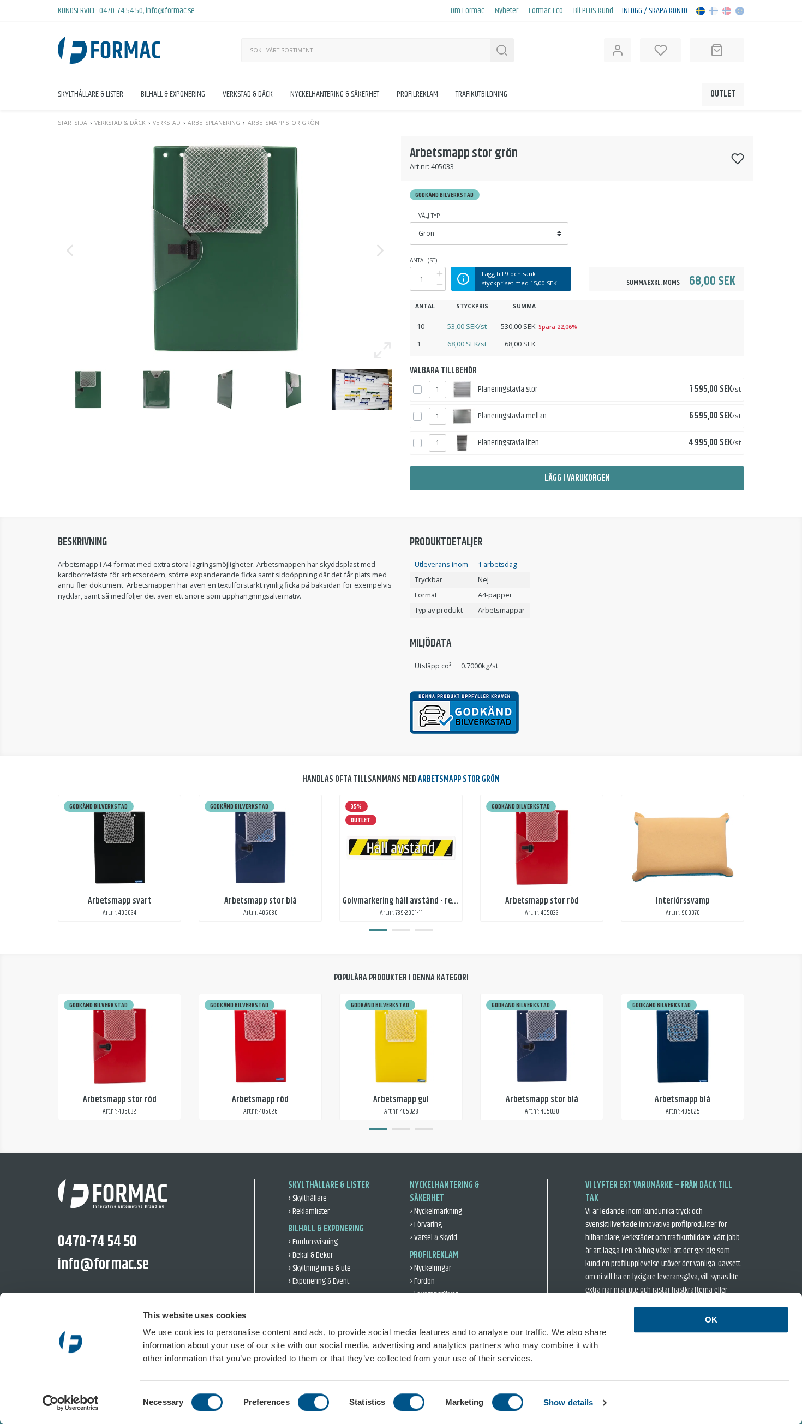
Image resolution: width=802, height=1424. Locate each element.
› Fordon (422, 1281)
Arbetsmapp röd (260, 1099)
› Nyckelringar (430, 1268)
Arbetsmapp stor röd (542, 901)
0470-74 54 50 (121, 10)
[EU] (739, 11)
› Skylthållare (307, 1198)
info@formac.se (170, 10)
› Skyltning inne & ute (319, 1268)
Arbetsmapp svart (120, 901)
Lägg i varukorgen (577, 478)
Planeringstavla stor (507, 389)
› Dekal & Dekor (310, 1255)
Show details (568, 1402)
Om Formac (467, 10)
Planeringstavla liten (508, 443)
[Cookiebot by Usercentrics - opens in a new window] (70, 1403)
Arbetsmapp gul (401, 1099)
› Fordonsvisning (313, 1242)
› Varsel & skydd (433, 1237)
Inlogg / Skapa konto (654, 10)
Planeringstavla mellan (512, 416)
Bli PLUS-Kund (593, 10)
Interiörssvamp (683, 901)
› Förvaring (426, 1224)
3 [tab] (424, 930)
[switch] (313, 1402)
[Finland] (713, 11)
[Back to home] (109, 50)
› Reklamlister (309, 1211)
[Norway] (726, 11)
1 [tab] (378, 930)
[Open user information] (617, 50)
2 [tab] (401, 930)
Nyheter (506, 10)
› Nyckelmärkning (436, 1211)
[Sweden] (700, 11)
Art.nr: (419, 166)
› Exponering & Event (318, 1281)
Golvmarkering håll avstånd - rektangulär (415, 901)
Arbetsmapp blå (682, 1099)
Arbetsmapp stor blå (260, 901)
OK (711, 1319)
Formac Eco (546, 10)
